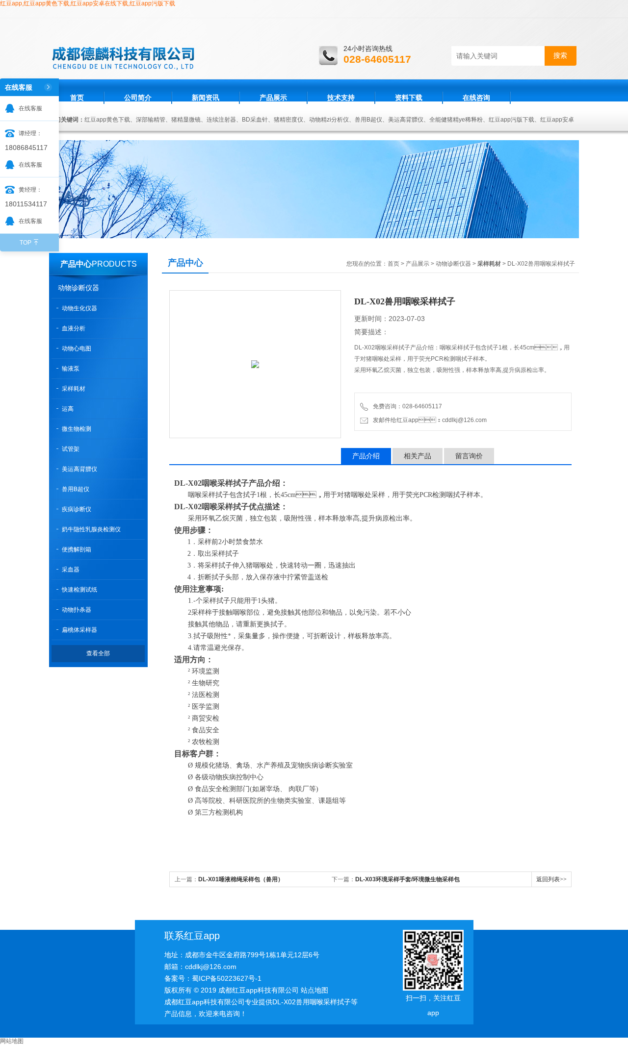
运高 (68, 408)
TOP (25, 242)
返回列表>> (551, 879)
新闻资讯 (205, 97)
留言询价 (469, 456)
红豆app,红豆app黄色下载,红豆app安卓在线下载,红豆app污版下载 (87, 3)
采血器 (70, 569)
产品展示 (273, 97)
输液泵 (70, 368)
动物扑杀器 (76, 609)
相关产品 (417, 456)
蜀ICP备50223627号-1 (227, 978)
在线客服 (30, 108)
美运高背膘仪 (79, 469)
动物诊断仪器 (78, 288)
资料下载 (408, 97)
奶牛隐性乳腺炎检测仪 (91, 529)
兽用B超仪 (75, 489)
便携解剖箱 (76, 549)
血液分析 (73, 328)
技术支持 (341, 97)
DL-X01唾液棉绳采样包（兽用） (241, 879)
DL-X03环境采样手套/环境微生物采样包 (407, 879)
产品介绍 (366, 456)
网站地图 (12, 1041)
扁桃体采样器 (79, 629)
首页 (77, 97)
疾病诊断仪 (76, 509)
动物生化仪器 (79, 308)
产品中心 (76, 264)
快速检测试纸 (79, 589)
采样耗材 (73, 388)
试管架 (70, 449)
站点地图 (314, 990)
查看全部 (98, 653)
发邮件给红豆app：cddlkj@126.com (428, 420)
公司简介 (138, 97)
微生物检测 (76, 428)
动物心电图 (76, 348)
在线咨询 (476, 97)
